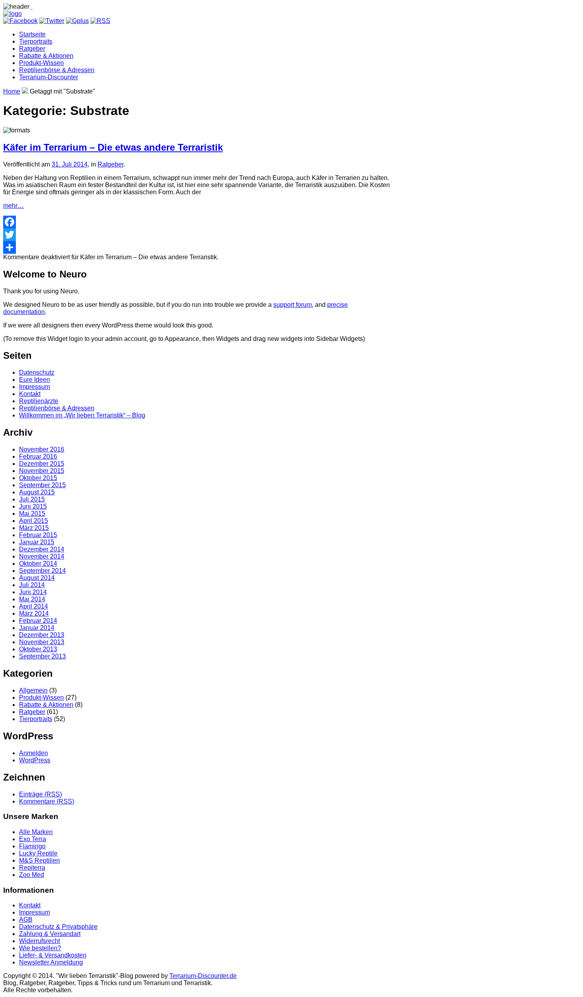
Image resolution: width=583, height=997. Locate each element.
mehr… (13, 205)
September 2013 (42, 656)
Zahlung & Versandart (50, 933)
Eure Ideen (34, 379)
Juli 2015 (32, 499)
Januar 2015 (36, 542)
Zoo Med (31, 874)
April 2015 (33, 520)
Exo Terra (32, 839)
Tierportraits (35, 41)
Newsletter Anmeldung (51, 962)
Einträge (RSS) (40, 794)
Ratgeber (32, 48)
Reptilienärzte (38, 401)
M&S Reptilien (39, 860)
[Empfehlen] (197, 247)
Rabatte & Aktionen (46, 55)
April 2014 (33, 606)
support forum (292, 304)
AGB (26, 919)
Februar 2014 (38, 620)
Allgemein (33, 690)
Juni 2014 (33, 592)
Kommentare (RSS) (46, 801)
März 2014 (34, 613)
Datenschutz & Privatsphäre (58, 926)
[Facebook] (197, 222)
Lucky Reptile (38, 853)
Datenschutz (36, 372)
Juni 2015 (33, 506)
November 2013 (41, 642)
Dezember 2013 (41, 634)
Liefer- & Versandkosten (52, 955)
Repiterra (32, 867)
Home (11, 91)
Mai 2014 (32, 599)
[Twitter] (197, 234)
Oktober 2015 (38, 478)
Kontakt (29, 393)
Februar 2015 (38, 535)
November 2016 (41, 449)
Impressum (34, 386)
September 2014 (42, 570)
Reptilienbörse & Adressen (56, 70)
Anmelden (33, 753)
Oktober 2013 (38, 649)
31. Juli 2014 (70, 164)
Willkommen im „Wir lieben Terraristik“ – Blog (82, 415)
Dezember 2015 (41, 463)
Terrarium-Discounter (48, 77)
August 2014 (37, 577)
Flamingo (32, 846)
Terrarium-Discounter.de (203, 975)
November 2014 (41, 556)
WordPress (34, 760)
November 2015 (41, 470)
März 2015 (34, 527)
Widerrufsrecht (39, 941)
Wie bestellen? (40, 948)
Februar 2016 (38, 456)
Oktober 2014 (38, 563)
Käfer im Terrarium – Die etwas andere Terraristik (113, 147)
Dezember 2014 (41, 549)
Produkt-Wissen (41, 62)
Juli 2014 (32, 585)
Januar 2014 (36, 627)
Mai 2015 (32, 513)
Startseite (32, 34)
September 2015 (42, 485)
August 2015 (37, 492)
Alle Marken (36, 832)
